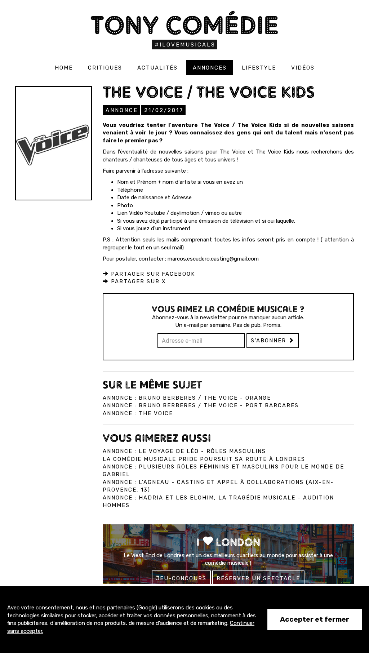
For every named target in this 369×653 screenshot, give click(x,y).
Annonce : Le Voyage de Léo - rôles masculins (184, 451)
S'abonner (269, 340)
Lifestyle (259, 68)
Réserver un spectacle (258, 578)
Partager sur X (137, 281)
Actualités (157, 68)
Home (64, 68)
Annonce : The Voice (138, 413)
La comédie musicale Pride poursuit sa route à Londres (204, 459)
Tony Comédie (184, 25)
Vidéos (303, 68)
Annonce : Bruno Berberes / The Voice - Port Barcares (201, 405)
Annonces (210, 68)
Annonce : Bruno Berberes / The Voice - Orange (187, 398)
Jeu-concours (181, 578)
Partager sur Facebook (152, 274)
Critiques (105, 68)
